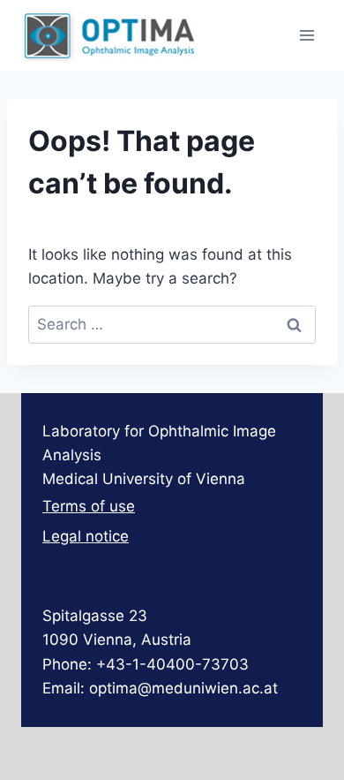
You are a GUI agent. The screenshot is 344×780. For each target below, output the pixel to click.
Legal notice (85, 536)
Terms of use (88, 506)
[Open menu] (306, 35)
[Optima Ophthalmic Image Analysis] (109, 36)
